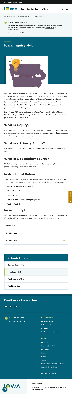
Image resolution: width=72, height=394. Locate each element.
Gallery (12, 195)
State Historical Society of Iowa (34, 9)
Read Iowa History (24, 105)
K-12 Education (24, 16)
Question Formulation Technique (22, 199)
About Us (44, 342)
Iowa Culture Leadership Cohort (52, 363)
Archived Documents (48, 373)
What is (13, 191)
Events (43, 356)
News (43, 353)
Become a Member (47, 321)
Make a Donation (47, 325)
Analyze (12, 204)
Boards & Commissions (49, 346)
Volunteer (44, 328)
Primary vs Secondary (19, 186)
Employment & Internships (50, 332)
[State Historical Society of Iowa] (11, 9)
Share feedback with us (18, 322)
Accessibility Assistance (49, 367)
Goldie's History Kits (43, 105)
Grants (43, 360)
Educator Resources (39, 16)
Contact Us (45, 349)
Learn (15, 16)
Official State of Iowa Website (13, 2)
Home (8, 16)
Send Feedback (37, 383)
